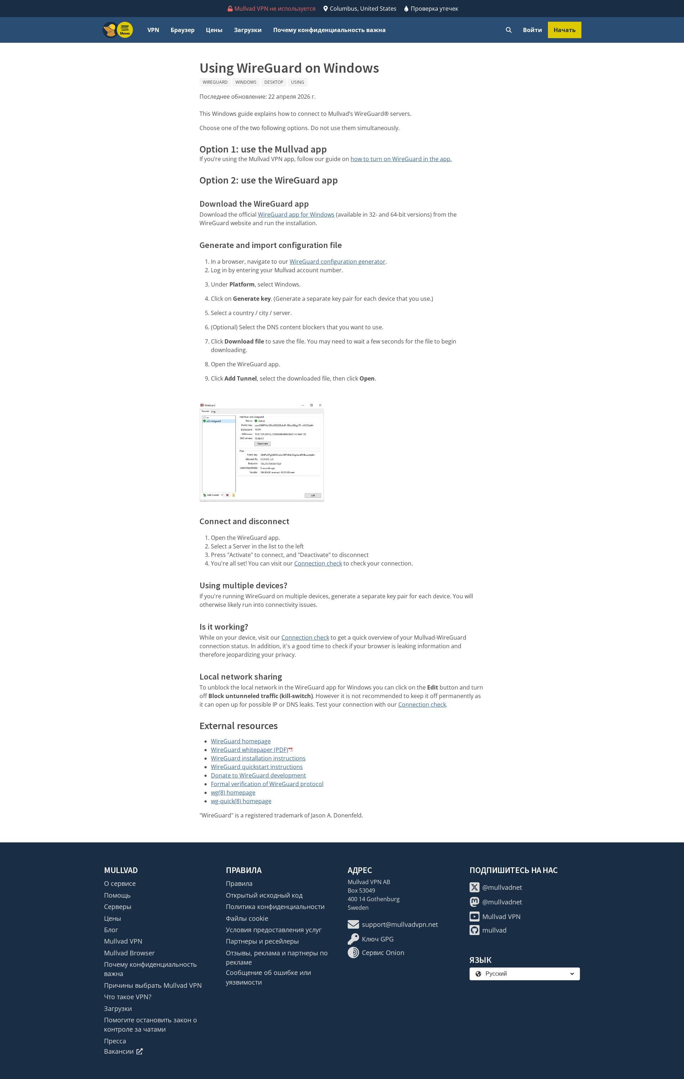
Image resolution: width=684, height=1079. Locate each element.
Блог (111, 929)
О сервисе (120, 883)
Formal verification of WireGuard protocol (267, 784)
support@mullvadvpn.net (400, 924)
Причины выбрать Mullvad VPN (153, 985)
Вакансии (119, 1051)
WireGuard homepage (241, 741)
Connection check (318, 563)
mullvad (494, 930)
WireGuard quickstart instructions (257, 767)
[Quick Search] (508, 30)
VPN (153, 30)
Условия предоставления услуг (274, 929)
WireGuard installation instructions (258, 758)
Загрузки (248, 30)
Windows (245, 82)
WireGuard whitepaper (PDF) (249, 750)
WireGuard (215, 82)
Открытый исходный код (264, 895)
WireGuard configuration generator (337, 261)
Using (297, 82)
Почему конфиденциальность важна (329, 30)
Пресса (115, 1041)
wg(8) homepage (233, 792)
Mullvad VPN (123, 941)
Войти (532, 30)
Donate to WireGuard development (258, 775)
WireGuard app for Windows (296, 214)
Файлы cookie (247, 918)
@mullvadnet (502, 887)
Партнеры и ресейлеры (262, 941)
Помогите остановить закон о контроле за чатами (150, 1024)
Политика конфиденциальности (275, 906)
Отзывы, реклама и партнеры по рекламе (277, 957)
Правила (239, 883)
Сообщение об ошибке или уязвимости (268, 977)
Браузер (183, 30)
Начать (565, 30)
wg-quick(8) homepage (241, 801)
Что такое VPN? (127, 996)
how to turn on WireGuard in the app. (401, 159)
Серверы (117, 906)
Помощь (117, 895)
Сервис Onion (383, 952)
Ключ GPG (378, 939)
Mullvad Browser (129, 953)
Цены (214, 30)
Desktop (273, 82)
